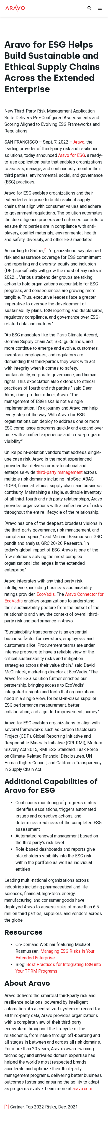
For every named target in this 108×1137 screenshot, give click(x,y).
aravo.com (82, 1088)
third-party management (60, 472)
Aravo (78, 142)
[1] (6, 1107)
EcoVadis (46, 594)
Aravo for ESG (71, 155)
